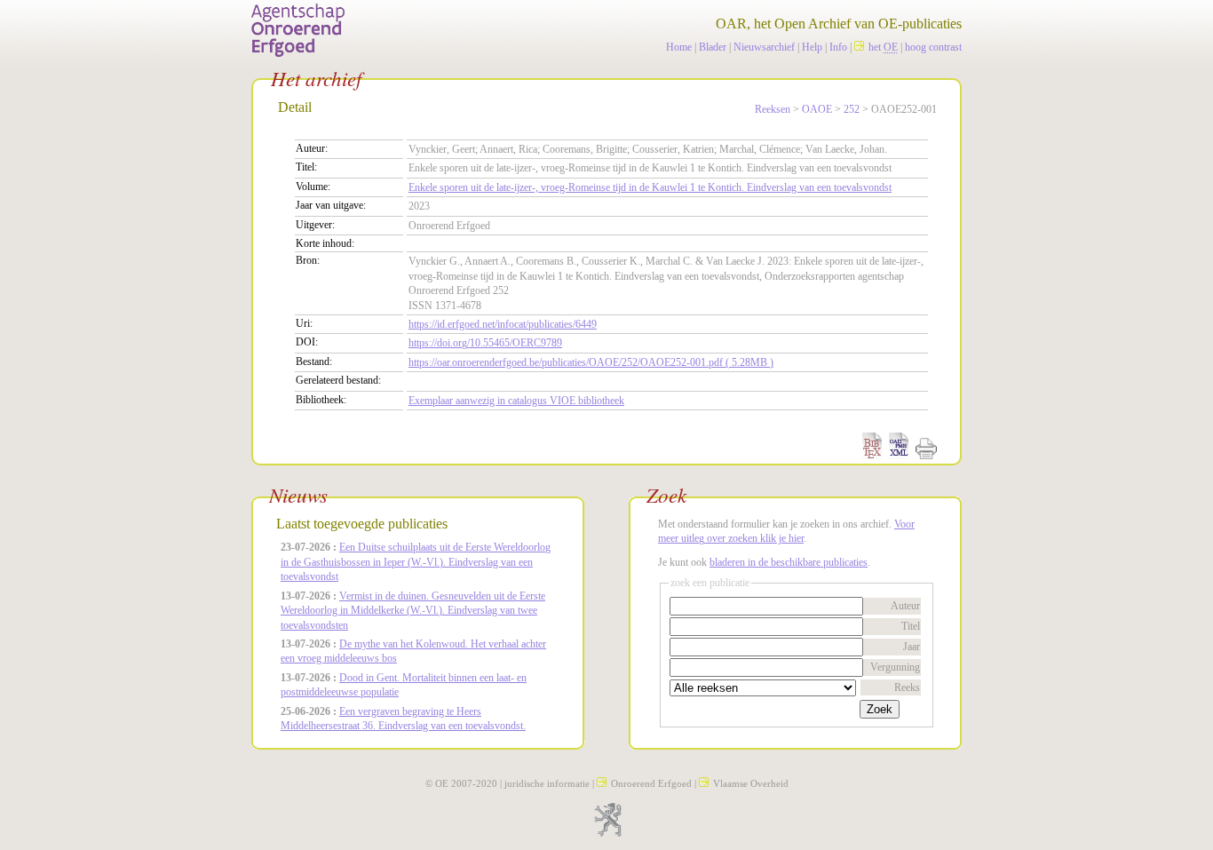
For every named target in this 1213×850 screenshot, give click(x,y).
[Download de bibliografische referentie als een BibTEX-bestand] (872, 455)
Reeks (907, 687)
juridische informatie (547, 783)
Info (838, 47)
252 (852, 109)
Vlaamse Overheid (751, 783)
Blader (712, 47)
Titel (910, 626)
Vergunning (895, 667)
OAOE (817, 109)
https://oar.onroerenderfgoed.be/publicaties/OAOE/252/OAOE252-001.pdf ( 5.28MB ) (590, 362)
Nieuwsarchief (764, 47)
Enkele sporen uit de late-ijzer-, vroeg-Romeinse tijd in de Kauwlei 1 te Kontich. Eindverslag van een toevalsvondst (650, 187)
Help (812, 47)
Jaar (911, 646)
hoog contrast (933, 47)
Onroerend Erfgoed (651, 783)
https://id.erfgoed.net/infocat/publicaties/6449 (502, 324)
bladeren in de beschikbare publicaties (789, 562)
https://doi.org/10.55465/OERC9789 (485, 343)
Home (679, 47)
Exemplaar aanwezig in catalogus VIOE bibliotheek (516, 400)
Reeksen (772, 109)
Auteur (905, 606)
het (883, 47)
